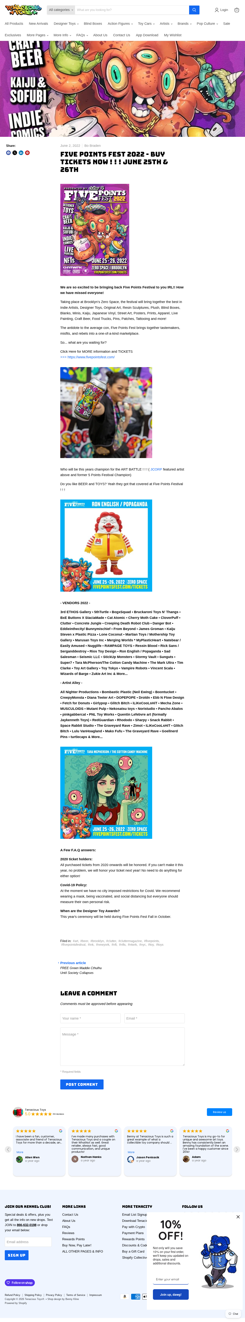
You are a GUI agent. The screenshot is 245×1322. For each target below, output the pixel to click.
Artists (165, 24)
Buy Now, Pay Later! (76, 1245)
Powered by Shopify (16, 1303)
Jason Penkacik (92, 1157)
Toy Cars (145, 24)
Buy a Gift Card (133, 1251)
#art (75, 941)
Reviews (68, 1233)
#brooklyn (97, 941)
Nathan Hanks (35, 1157)
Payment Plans (133, 1233)
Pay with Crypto (133, 1227)
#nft (114, 944)
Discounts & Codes (136, 1245)
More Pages (36, 35)
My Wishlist (172, 35)
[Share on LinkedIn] (21, 152)
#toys (159, 944)
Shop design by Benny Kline (63, 1299)
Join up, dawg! (170, 1294)
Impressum (95, 1295)
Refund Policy (12, 1295)
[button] (222, 10)
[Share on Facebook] (8, 152)
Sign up (16, 1255)
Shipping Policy (33, 1295)
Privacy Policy (54, 1295)
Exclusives (13, 35)
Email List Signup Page (138, 1214)
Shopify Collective (135, 1257)
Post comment (82, 1084)
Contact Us (121, 35)
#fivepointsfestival (73, 944)
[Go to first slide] (237, 1149)
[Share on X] (14, 152)
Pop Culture (206, 24)
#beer (84, 941)
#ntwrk (132, 944)
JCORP (156, 469)
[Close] (238, 1216)
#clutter (111, 941)
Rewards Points (73, 1239)
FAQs (81, 35)
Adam (140, 1157)
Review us (219, 1112)
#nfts (122, 944)
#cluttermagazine (130, 941)
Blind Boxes (93, 24)
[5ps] (94, 278)
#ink (91, 944)
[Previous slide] (8, 1149)
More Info (61, 35)
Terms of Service (75, 1295)
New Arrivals (38, 24)
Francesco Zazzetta (206, 1167)
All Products (14, 24)
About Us (100, 35)
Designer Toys (65, 24)
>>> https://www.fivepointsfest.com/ (87, 357)
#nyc (142, 944)
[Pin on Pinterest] (27, 152)
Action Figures (119, 24)
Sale (226, 24)
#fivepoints (151, 941)
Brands (183, 24)
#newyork (102, 944)
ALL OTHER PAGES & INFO (82, 1251)
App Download (147, 35)
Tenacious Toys (35, 1109)
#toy (151, 944)
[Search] (194, 10)
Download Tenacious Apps (140, 1221)
